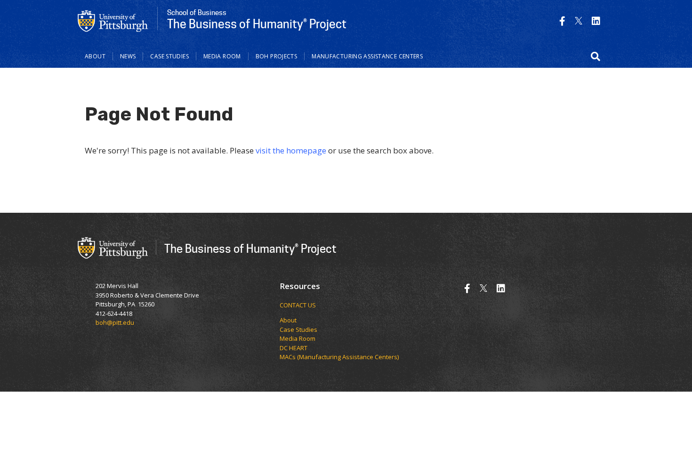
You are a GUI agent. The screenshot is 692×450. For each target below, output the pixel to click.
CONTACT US (298, 305)
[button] (595, 56)
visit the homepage (291, 150)
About (95, 56)
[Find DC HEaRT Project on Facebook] (562, 21)
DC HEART (293, 348)
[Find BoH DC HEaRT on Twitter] (578, 21)
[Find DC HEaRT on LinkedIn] (596, 21)
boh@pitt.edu (115, 322)
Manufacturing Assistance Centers (367, 56)
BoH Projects (277, 56)
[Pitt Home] (113, 20)
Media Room (222, 56)
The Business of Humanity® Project (250, 248)
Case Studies (169, 56)
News (128, 56)
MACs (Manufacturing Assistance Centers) (339, 357)
